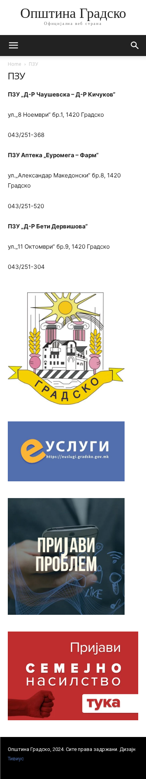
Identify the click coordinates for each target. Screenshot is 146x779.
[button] (135, 45)
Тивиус (16, 758)
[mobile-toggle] (13, 45)
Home (14, 64)
